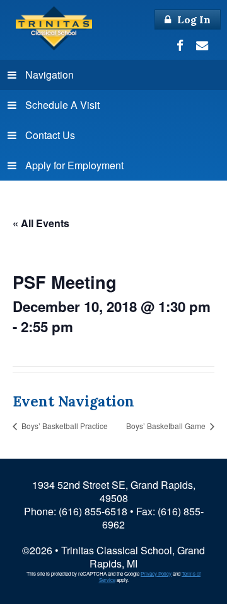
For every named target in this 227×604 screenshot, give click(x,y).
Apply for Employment (74, 165)
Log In (193, 19)
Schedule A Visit (62, 105)
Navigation (49, 74)
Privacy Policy (156, 573)
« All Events (41, 223)
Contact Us (50, 135)
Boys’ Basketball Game (166, 425)
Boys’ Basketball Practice (64, 425)
